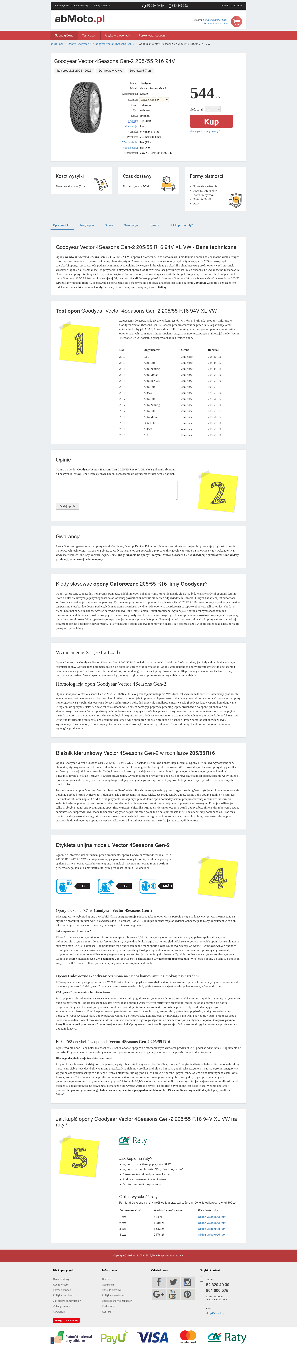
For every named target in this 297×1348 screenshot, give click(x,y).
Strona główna (64, 35)
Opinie (109, 225)
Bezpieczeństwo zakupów (117, 1300)
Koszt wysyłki (62, 5)
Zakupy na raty (61, 1306)
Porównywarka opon (152, 35)
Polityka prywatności (113, 1295)
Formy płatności (102, 5)
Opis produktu (62, 225)
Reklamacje (108, 1306)
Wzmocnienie (129, 142)
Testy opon (89, 35)
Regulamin (108, 1284)
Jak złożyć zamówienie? (67, 1300)
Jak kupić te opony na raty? (205, 131)
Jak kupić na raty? (181, 225)
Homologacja (130, 147)
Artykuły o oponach (117, 35)
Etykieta (132, 120)
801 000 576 (217, 1290)
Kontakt (238, 5)
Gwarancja (131, 126)
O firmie (225, 5)
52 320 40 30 (217, 1285)
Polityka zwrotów (63, 1295)
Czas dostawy (81, 5)
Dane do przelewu (112, 1290)
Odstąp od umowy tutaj (66, 1320)
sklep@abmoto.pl (215, 1313)
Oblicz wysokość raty (212, 1217)
